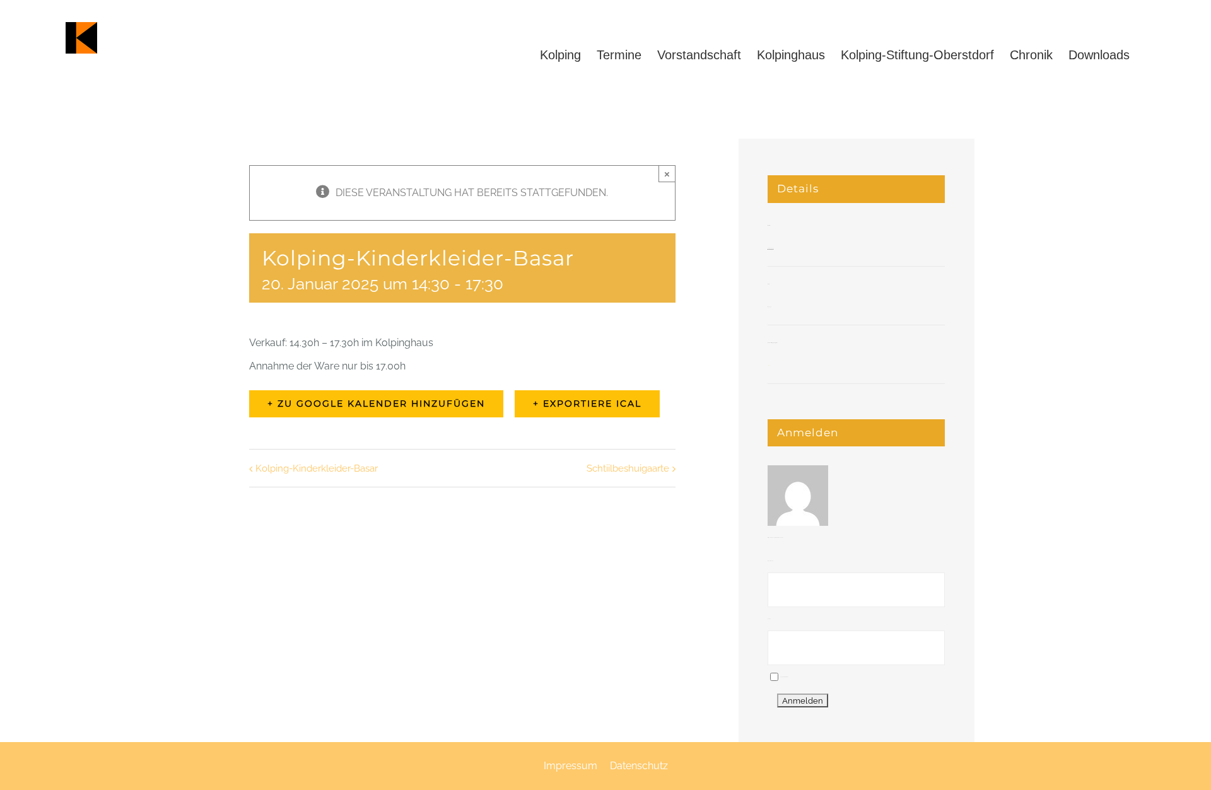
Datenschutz (639, 766)
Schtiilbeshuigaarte (628, 468)
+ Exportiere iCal (587, 403)
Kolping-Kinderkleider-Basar (316, 468)
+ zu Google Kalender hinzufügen (376, 403)
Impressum (570, 766)
